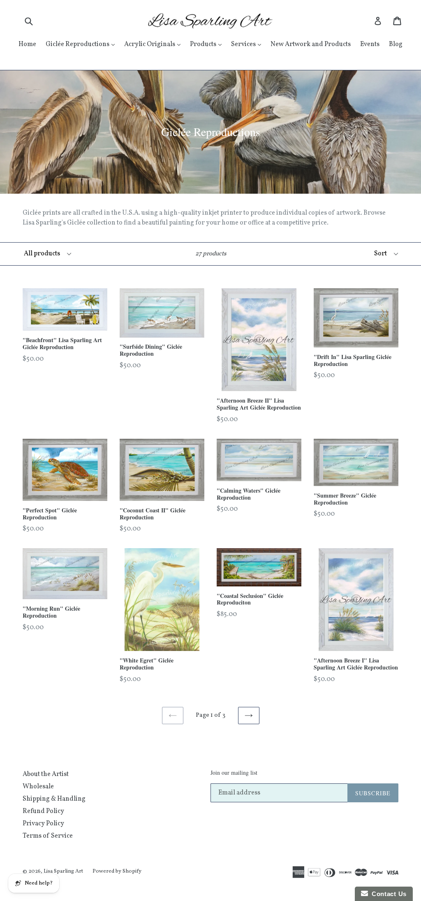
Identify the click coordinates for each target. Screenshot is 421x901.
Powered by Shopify (117, 871)
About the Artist (46, 774)
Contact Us (387, 893)
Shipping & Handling (54, 799)
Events (369, 44)
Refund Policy (43, 811)
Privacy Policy (43, 823)
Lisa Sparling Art (63, 871)
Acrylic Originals (154, 44)
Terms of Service (48, 836)
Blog (395, 44)
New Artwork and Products (311, 44)
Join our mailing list (233, 772)
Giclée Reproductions (82, 44)
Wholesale (38, 786)
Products (208, 44)
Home (27, 44)
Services (248, 44)
